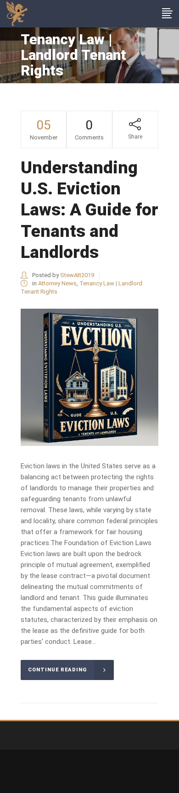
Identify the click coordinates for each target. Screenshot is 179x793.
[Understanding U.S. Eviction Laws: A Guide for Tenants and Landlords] (89, 377)
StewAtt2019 (77, 275)
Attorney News (57, 283)
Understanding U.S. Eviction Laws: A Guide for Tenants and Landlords (89, 210)
